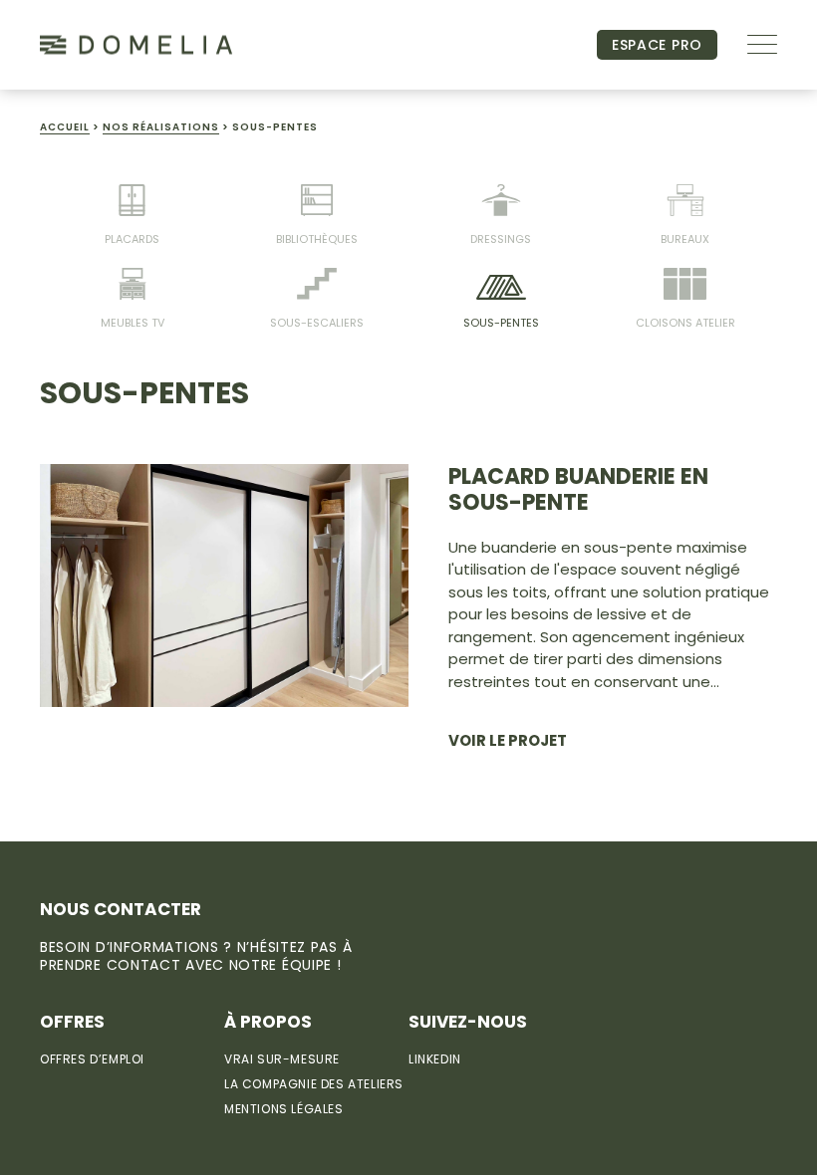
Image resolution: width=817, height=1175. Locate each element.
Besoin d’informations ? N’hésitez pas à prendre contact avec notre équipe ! (196, 956)
